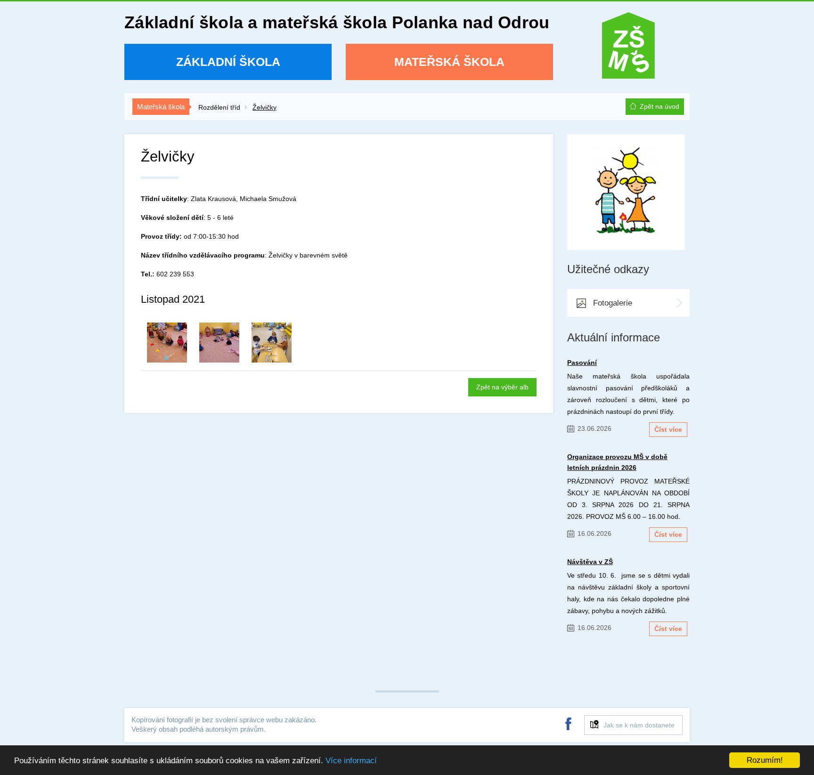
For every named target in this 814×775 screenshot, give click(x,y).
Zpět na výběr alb (502, 387)
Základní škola (228, 61)
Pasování (582, 362)
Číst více (668, 429)
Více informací (351, 760)
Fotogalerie (612, 303)
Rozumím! (765, 760)
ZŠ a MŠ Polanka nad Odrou (628, 48)
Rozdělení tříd (219, 107)
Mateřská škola (449, 61)
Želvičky (264, 107)
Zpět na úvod (659, 106)
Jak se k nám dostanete (639, 725)
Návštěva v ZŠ (590, 561)
